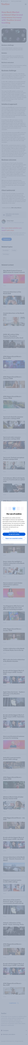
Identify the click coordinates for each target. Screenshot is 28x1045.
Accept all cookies (14, 534)
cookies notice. (6, 528)
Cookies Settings (14, 532)
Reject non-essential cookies (14, 538)
